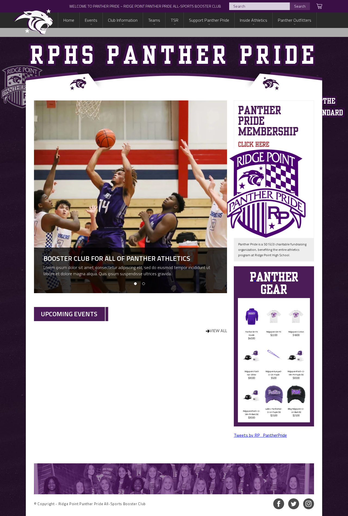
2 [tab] (143, 283)
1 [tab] (135, 283)
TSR (174, 20)
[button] (316, 6)
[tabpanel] (130, 196)
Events (91, 20)
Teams (154, 20)
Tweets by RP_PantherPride (260, 435)
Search (300, 6)
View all (218, 331)
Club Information (123, 20)
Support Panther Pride (209, 20)
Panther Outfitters (294, 20)
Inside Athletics (253, 20)
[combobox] (269, 6)
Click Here (253, 144)
